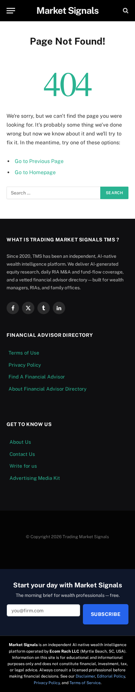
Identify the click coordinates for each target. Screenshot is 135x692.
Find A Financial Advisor (37, 376)
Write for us (23, 466)
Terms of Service (85, 683)
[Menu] (11, 10)
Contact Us (22, 454)
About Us (20, 442)
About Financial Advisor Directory (48, 389)
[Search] (125, 10)
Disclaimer (85, 676)
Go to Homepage (35, 172)
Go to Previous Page (39, 161)
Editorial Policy (111, 676)
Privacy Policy (25, 365)
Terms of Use (24, 353)
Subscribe (106, 614)
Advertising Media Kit (35, 478)
